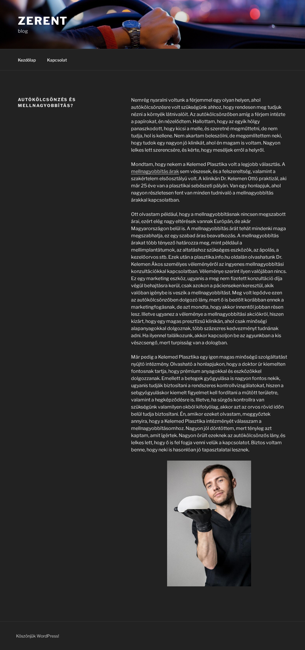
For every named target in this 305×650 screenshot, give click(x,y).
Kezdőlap (27, 59)
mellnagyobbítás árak (155, 171)
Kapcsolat (57, 59)
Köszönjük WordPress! (37, 635)
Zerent (43, 20)
